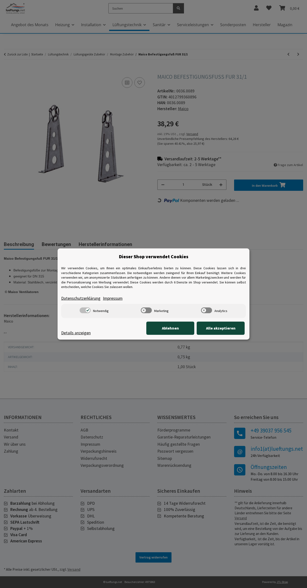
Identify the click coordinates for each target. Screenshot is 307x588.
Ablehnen (170, 328)
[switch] (85, 310)
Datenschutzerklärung (80, 298)
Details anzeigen (76, 333)
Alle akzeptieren (221, 328)
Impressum (113, 298)
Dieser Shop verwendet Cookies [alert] (153, 256)
